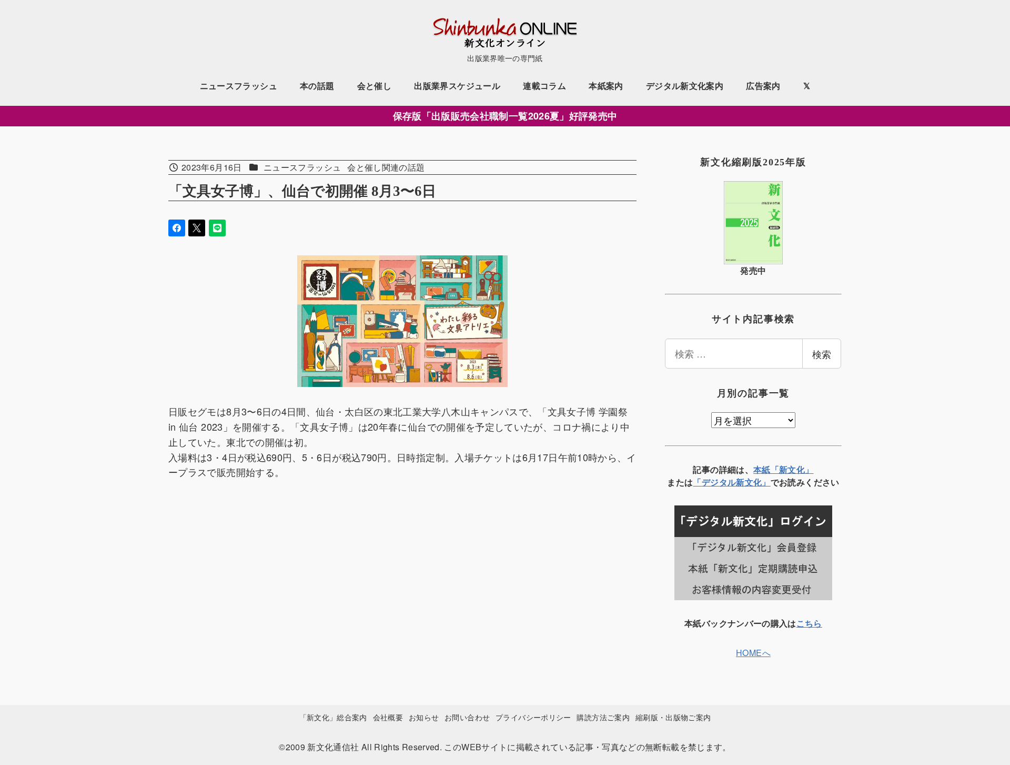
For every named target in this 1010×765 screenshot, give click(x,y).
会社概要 (388, 716)
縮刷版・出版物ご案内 (673, 716)
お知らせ (424, 716)
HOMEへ (753, 653)
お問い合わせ (467, 716)
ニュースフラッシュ (302, 167)
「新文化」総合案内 (333, 716)
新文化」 (753, 482)
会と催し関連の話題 (386, 167)
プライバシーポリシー (533, 716)
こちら (809, 623)
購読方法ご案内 (603, 716)
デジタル (719, 482)
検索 (821, 354)
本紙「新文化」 (783, 469)
